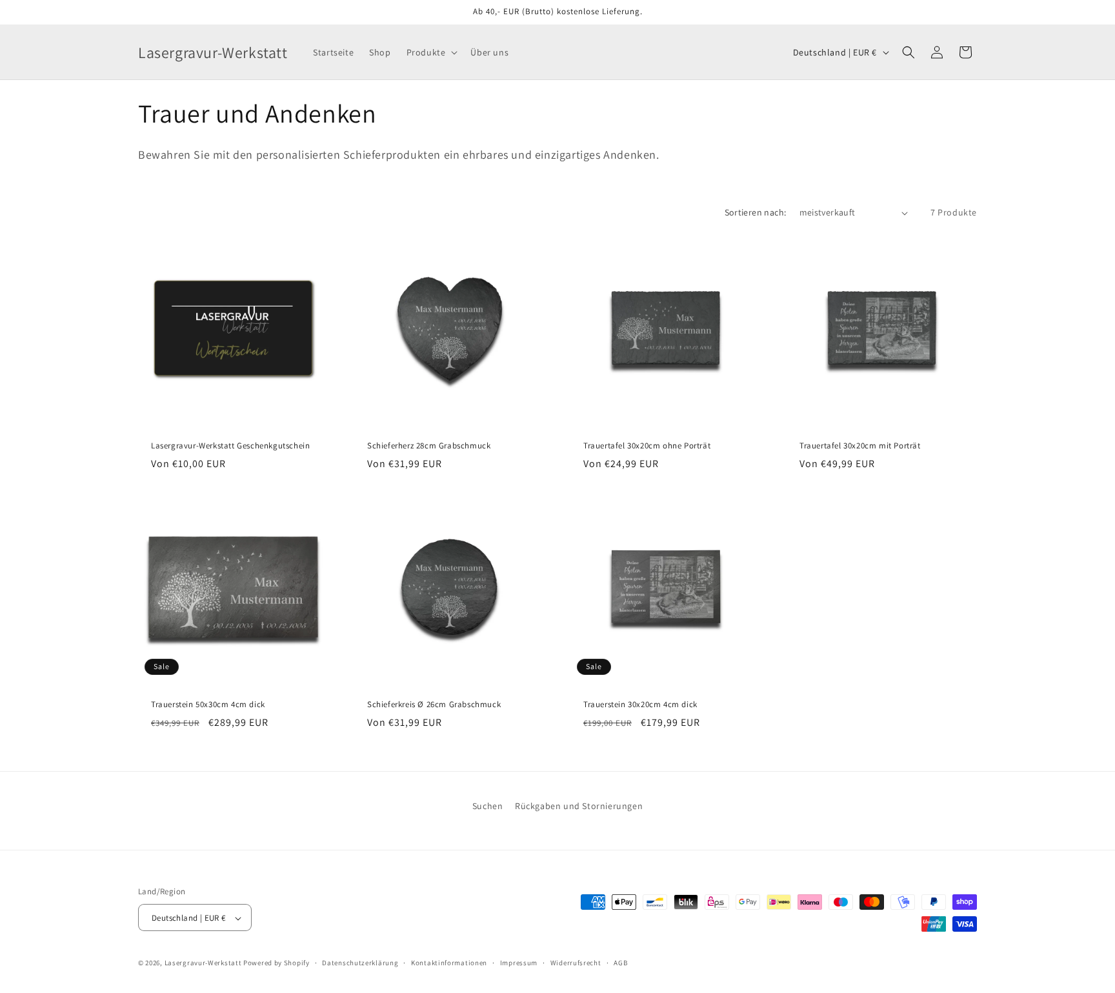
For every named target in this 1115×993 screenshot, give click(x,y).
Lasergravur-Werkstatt (203, 963)
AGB (620, 962)
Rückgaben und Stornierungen (579, 806)
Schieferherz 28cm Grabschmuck (428, 446)
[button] (431, 52)
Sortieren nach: (756, 212)
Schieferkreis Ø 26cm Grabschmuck (434, 704)
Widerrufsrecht (575, 962)
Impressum (518, 962)
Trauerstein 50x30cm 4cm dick (208, 704)
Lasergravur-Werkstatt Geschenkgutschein (230, 446)
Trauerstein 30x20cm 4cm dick (640, 704)
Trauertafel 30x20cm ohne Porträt (646, 446)
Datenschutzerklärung (360, 962)
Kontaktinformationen (449, 962)
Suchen (487, 806)
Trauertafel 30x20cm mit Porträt (860, 446)
